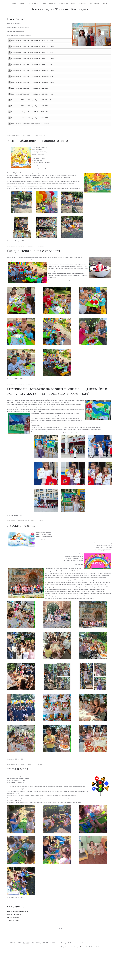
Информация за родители (58, 3)
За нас (22, 3)
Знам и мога (17, 768)
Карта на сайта (38, 943)
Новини (43, 3)
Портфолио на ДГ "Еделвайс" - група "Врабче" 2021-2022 (29, 88)
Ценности (26, 942)
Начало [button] (15, 3)
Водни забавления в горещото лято (37, 140)
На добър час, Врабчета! (15, 914)
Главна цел (36, 942)
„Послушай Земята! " (14, 920)
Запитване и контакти (98, 3)
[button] (21, 202)
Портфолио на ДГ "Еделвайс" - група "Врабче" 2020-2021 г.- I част (32, 94)
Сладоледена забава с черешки (33, 250)
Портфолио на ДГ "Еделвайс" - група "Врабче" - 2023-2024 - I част (32, 64)
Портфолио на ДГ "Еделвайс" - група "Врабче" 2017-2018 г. (30, 124)
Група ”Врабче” (39, 135)
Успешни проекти (48, 942)
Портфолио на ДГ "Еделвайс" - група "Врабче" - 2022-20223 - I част (32, 76)
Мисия (12, 942)
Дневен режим (26, 943)
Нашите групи (33, 3)
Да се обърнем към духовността (17, 911)
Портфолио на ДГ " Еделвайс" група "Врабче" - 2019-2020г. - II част (32, 112)
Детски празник (21, 525)
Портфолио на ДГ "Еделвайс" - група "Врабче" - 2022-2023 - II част (32, 82)
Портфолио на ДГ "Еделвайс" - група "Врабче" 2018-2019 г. (30, 118)
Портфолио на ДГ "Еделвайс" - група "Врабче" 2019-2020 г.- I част (32, 106)
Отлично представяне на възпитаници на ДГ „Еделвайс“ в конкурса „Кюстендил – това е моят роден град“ (57, 391)
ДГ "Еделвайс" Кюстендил (81, 943)
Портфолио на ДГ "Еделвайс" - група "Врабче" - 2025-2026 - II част (32, 46)
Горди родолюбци (13, 917)
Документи (83, 3)
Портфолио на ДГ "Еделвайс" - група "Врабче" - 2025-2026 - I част (32, 40)
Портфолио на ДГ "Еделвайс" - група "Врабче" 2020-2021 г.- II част (32, 100)
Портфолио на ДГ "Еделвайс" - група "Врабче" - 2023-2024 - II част (32, 70)
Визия (19, 942)
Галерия (74, 3)
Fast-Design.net (76, 947)
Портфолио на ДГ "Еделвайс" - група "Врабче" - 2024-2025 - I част (32, 52)
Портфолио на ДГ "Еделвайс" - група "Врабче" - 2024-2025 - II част (32, 58)
